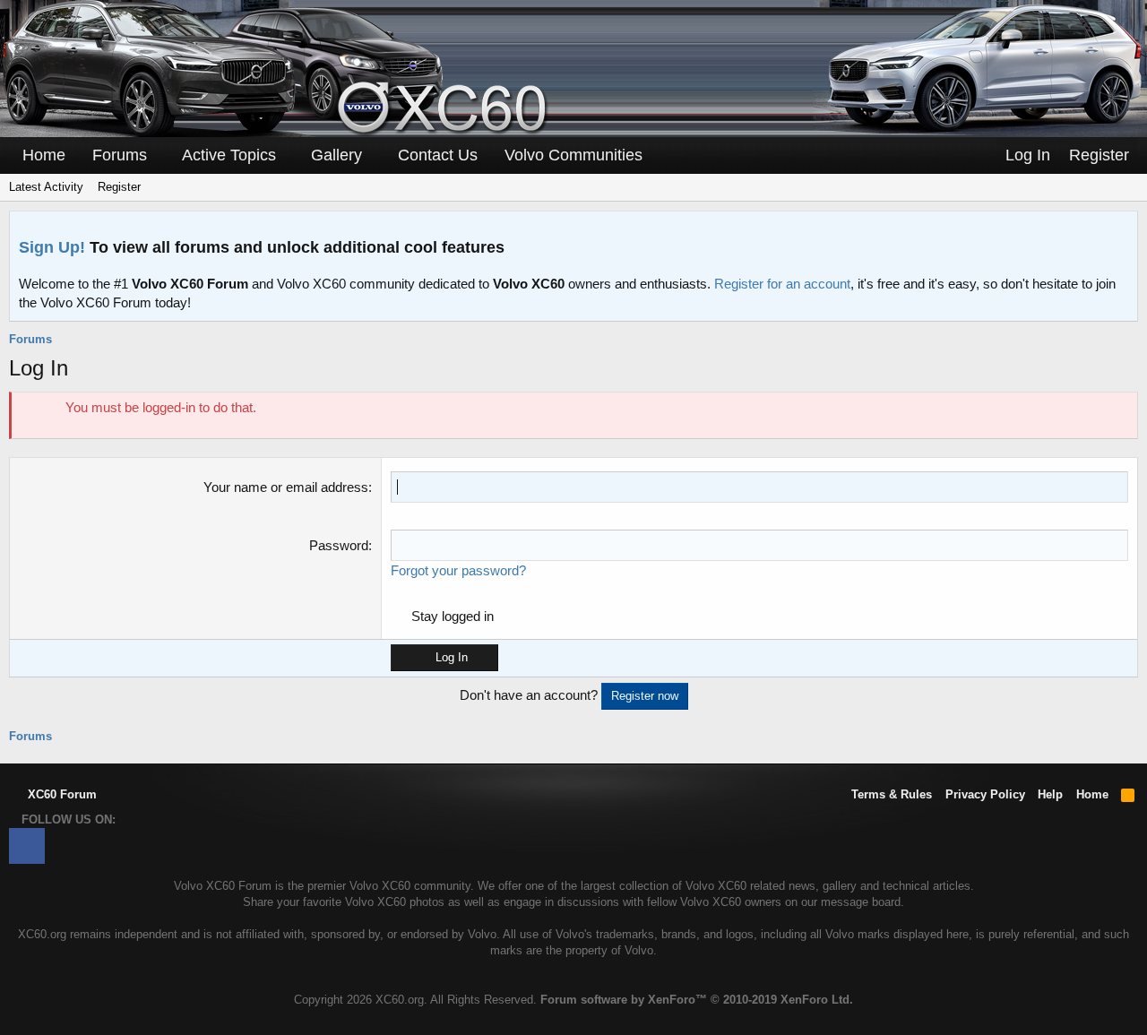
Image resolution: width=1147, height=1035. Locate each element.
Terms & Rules (891, 794)
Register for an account (782, 283)
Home (43, 155)
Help (1050, 794)
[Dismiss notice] (1120, 229)
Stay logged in (452, 616)
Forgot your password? (458, 570)
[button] (159, 155)
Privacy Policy (985, 794)
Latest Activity (46, 187)
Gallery (336, 155)
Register (119, 187)
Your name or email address (285, 487)
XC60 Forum (60, 794)
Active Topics (229, 155)
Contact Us (438, 155)
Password (338, 545)
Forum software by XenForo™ (696, 999)
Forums (119, 155)
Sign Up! (52, 247)
